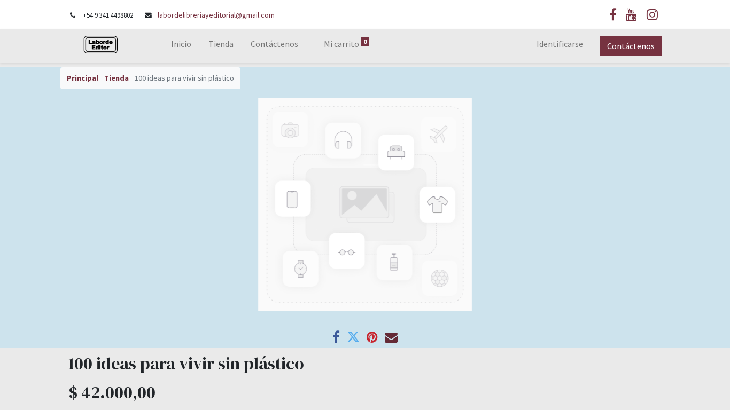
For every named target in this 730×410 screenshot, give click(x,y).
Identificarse (560, 43)
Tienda (116, 78)
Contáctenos (631, 46)
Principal (82, 78)
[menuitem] (181, 46)
